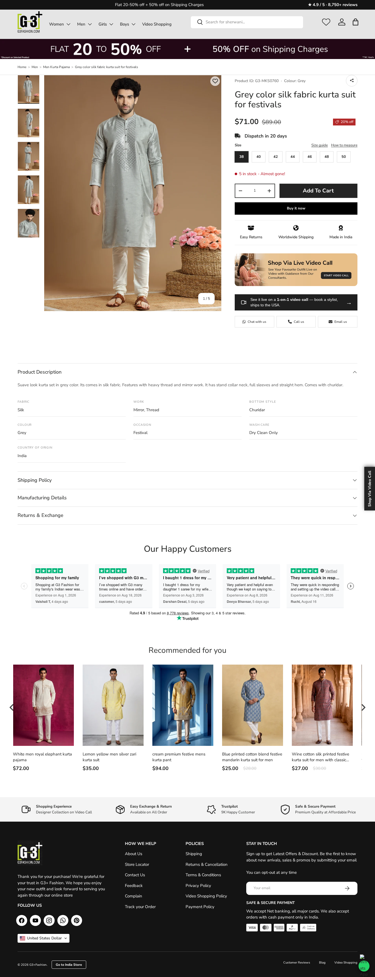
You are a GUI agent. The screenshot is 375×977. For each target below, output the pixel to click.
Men (81, 24)
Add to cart (318, 190)
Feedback (134, 885)
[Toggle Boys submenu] (133, 24)
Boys (124, 24)
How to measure (344, 145)
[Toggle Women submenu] (68, 24)
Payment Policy (200, 906)
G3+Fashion (38, 965)
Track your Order (140, 906)
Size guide (319, 145)
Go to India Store (69, 964)
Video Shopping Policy (206, 896)
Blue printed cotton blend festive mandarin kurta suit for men (252, 757)
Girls (103, 24)
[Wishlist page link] (326, 22)
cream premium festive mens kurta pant (178, 757)
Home (22, 67)
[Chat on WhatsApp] (364, 966)
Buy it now (296, 208)
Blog (322, 963)
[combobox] (247, 22)
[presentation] (11, 707)
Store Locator (137, 864)
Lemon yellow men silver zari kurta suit (109, 757)
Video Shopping (157, 24)
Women (56, 24)
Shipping (194, 853)
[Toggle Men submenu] (89, 24)
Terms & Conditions (203, 875)
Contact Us (135, 875)
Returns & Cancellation (207, 864)
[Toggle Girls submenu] (111, 24)
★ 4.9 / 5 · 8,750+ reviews (332, 4)
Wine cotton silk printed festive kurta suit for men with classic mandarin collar (320, 757)
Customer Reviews (296, 963)
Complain (133, 896)
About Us (133, 853)
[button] (355, 22)
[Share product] (351, 80)
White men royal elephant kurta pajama (42, 757)
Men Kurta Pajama (56, 67)
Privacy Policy (198, 885)
